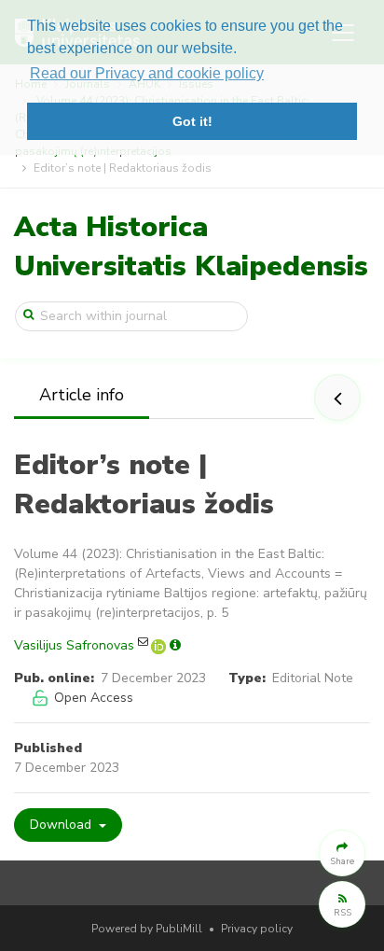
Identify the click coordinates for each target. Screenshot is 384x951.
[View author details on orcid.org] (160, 645)
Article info (81, 395)
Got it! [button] (192, 121)
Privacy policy (257, 928)
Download (62, 824)
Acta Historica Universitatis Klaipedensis (191, 247)
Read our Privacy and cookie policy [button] (147, 73)
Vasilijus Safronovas (74, 645)
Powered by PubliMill (146, 928)
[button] (342, 853)
